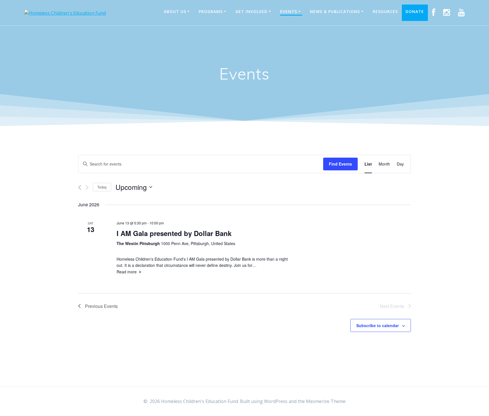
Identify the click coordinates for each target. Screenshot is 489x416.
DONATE (415, 11)
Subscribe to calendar (377, 325)
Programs (211, 11)
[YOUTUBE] (461, 12)
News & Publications (335, 11)
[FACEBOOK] (434, 12)
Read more (127, 272)
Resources (385, 11)
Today (102, 187)
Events (288, 11)
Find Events (340, 164)
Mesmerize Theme (326, 401)
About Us (175, 11)
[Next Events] (87, 187)
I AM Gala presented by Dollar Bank (174, 233)
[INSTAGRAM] (446, 12)
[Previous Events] (79, 187)
